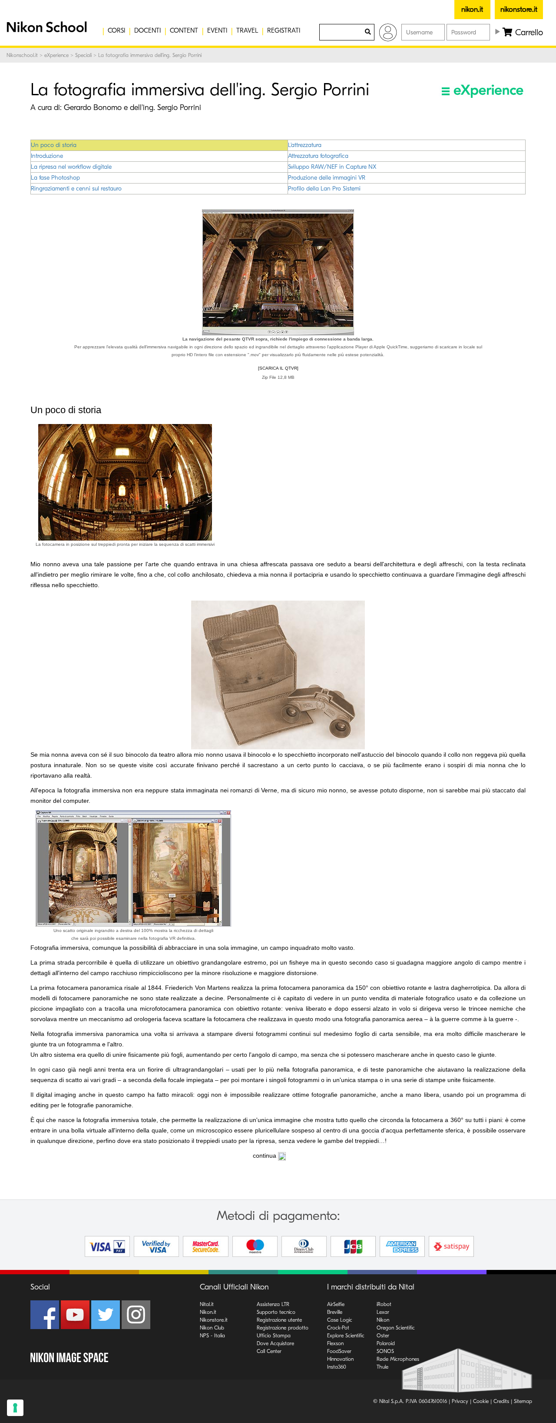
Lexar (383, 1312)
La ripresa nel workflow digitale (71, 166)
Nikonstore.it (214, 1320)
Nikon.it (208, 1312)
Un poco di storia (53, 145)
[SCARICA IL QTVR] (278, 368)
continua (264, 1155)
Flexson (335, 1343)
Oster (383, 1336)
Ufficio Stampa (274, 1336)
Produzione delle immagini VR (326, 177)
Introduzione (47, 156)
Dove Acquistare (275, 1343)
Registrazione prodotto (282, 1328)
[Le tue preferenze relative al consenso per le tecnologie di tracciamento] (15, 1408)
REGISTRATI (283, 30)
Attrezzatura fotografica (318, 156)
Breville (334, 1312)
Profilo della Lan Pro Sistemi (324, 188)
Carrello (528, 32)
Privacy (460, 1401)
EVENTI (217, 30)
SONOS (385, 1351)
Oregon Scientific (396, 1328)
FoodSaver (339, 1351)
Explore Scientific (345, 1336)
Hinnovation (340, 1359)
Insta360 (336, 1367)
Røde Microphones (398, 1359)
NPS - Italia (212, 1336)
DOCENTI (147, 30)
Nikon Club (212, 1328)
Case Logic (339, 1320)
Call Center (269, 1351)
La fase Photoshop (55, 177)
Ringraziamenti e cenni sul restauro (76, 188)
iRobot (384, 1304)
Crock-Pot (338, 1328)
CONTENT (184, 30)
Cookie (481, 1401)
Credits (501, 1401)
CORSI (116, 30)
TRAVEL (247, 30)
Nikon (383, 1320)
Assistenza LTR (273, 1304)
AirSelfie (335, 1304)
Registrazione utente (279, 1320)
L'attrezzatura (304, 145)
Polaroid (386, 1343)
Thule (382, 1367)
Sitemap (523, 1401)
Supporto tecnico (276, 1312)
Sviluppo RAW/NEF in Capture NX (332, 166)
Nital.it (207, 1304)
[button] (46, 30)
